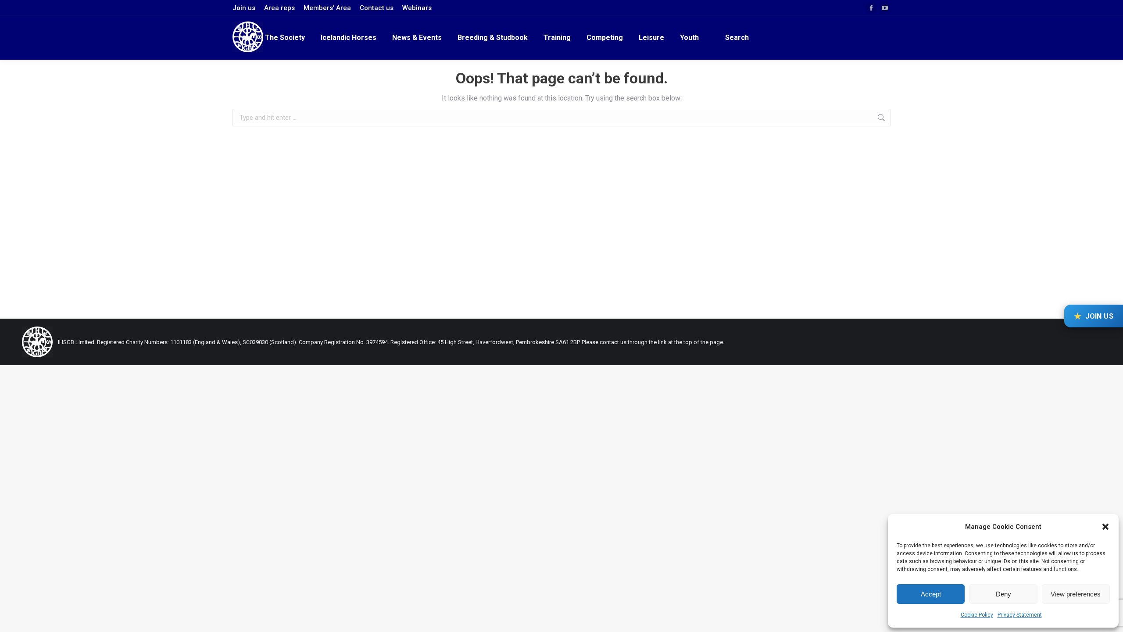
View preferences (1076, 594)
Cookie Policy (977, 615)
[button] (1105, 526)
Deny (1003, 594)
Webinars (417, 8)
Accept (931, 594)
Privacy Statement (1020, 615)
